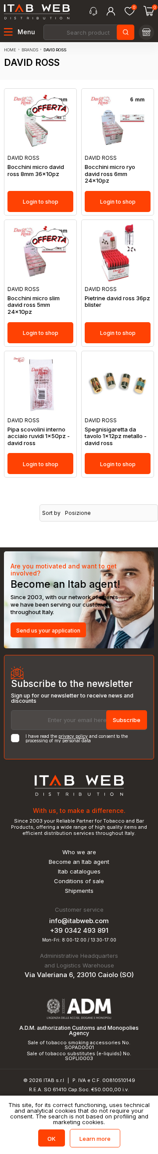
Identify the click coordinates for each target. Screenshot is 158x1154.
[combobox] (88, 32)
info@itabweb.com (79, 920)
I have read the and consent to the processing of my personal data (76, 738)
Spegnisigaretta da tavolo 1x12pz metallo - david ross (116, 436)
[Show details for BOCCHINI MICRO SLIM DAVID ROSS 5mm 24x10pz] (40, 253)
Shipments (79, 891)
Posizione (78, 513)
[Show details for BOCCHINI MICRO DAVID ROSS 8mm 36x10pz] (40, 122)
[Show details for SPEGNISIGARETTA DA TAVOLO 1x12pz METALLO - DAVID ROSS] (118, 384)
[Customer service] (93, 11)
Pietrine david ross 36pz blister (117, 302)
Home (10, 49)
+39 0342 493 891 (79, 930)
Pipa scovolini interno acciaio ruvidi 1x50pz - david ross (38, 436)
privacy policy (73, 736)
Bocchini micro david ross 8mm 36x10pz (35, 170)
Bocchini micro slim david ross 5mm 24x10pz (33, 305)
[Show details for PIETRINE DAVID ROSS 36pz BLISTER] (118, 253)
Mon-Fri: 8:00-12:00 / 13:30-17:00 (79, 940)
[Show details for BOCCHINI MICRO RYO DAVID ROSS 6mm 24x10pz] (118, 122)
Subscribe (126, 719)
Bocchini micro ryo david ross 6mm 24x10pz (110, 174)
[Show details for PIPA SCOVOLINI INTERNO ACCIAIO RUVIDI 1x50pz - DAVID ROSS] (40, 384)
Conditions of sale (79, 881)
